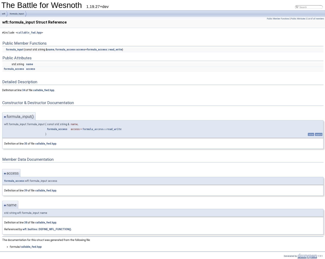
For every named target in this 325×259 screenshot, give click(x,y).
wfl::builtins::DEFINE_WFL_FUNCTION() (47, 229)
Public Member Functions (278, 19)
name (50, 49)
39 (25, 190)
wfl (3, 14)
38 (25, 222)
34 (23, 90)
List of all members (315, 19)
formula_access (65, 49)
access (80, 49)
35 (25, 143)
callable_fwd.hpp (29, 32)
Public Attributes (298, 19)
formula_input (17, 14)
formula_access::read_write (104, 49)
